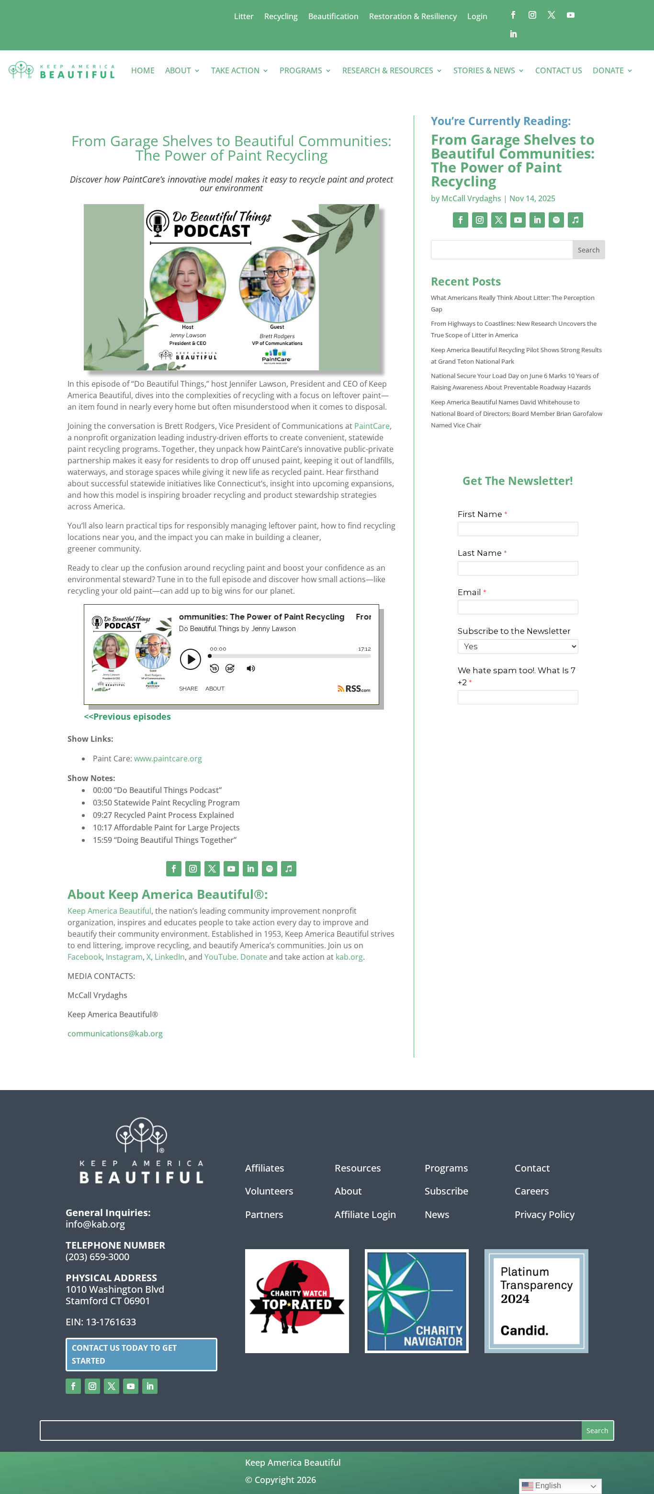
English (547, 1486)
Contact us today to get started (124, 1354)
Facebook (85, 957)
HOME (143, 70)
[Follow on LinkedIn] (513, 34)
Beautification (333, 17)
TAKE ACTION (235, 70)
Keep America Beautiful (109, 911)
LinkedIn (170, 957)
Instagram (124, 957)
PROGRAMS (301, 70)
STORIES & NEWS (484, 70)
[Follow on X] (551, 15)
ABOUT (178, 70)
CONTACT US (558, 70)
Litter (244, 17)
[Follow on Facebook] (513, 15)
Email (469, 592)
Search (589, 249)
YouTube (220, 957)
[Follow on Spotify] (269, 868)
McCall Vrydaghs (471, 198)
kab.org (349, 957)
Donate (253, 957)
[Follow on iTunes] (288, 868)
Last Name (480, 553)
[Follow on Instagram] (532, 15)
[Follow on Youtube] (570, 15)
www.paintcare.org (168, 758)
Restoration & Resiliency (413, 17)
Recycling (281, 17)
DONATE (608, 70)
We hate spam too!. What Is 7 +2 (516, 676)
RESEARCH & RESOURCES (387, 70)
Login (477, 17)
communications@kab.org (115, 1033)
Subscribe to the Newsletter (514, 631)
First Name (480, 514)
